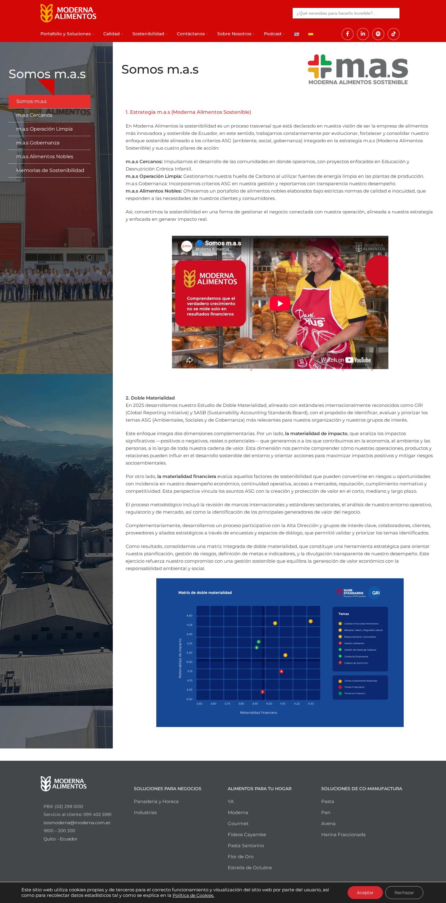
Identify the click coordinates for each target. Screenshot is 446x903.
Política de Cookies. (193, 895)
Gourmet (238, 823)
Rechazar (404, 892)
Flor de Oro (240, 856)
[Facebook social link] (347, 34)
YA (231, 801)
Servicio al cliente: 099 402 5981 (78, 814)
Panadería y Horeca (156, 801)
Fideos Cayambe (247, 834)
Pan (325, 812)
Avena (328, 823)
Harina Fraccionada (343, 834)
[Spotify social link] (378, 34)
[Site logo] (68, 12)
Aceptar (365, 892)
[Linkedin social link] (363, 34)
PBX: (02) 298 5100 (63, 806)
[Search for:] (346, 13)
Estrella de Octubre (250, 867)
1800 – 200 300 (59, 830)
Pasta (327, 801)
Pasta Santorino (246, 845)
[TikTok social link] (393, 34)
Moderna (238, 812)
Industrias (145, 812)
